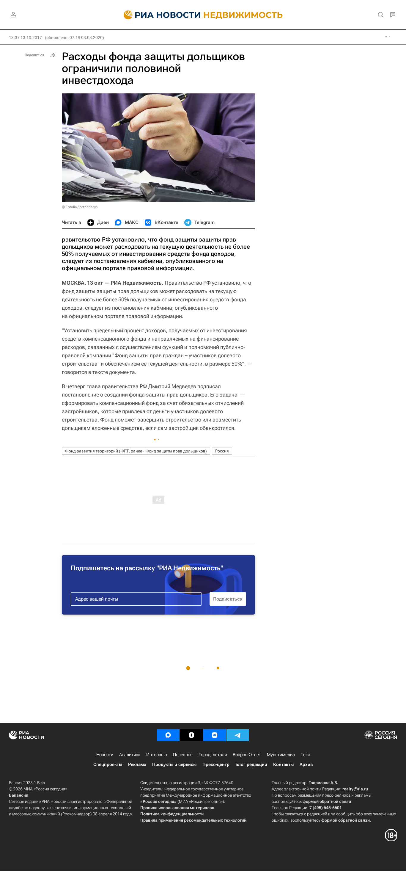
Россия (222, 451)
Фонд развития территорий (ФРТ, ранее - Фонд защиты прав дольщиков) (136, 451)
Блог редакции (251, 764)
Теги (305, 754)
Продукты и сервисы (174, 764)
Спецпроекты (107, 764)
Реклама (137, 764)
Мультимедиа (281, 754)
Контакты (283, 764)
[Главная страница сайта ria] (158, 15)
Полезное (183, 754)
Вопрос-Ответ (247, 754)
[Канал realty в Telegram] (237, 735)
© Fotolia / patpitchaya (79, 207)
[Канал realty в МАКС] (168, 735)
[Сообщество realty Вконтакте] (214, 735)
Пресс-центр (215, 764)
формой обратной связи (327, 801)
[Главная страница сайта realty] (203, 15)
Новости (104, 754)
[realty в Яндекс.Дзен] (191, 735)
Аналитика (129, 754)
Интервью (156, 754)
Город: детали (213, 754)
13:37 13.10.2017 (25, 37)
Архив (306, 764)
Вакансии (18, 795)
